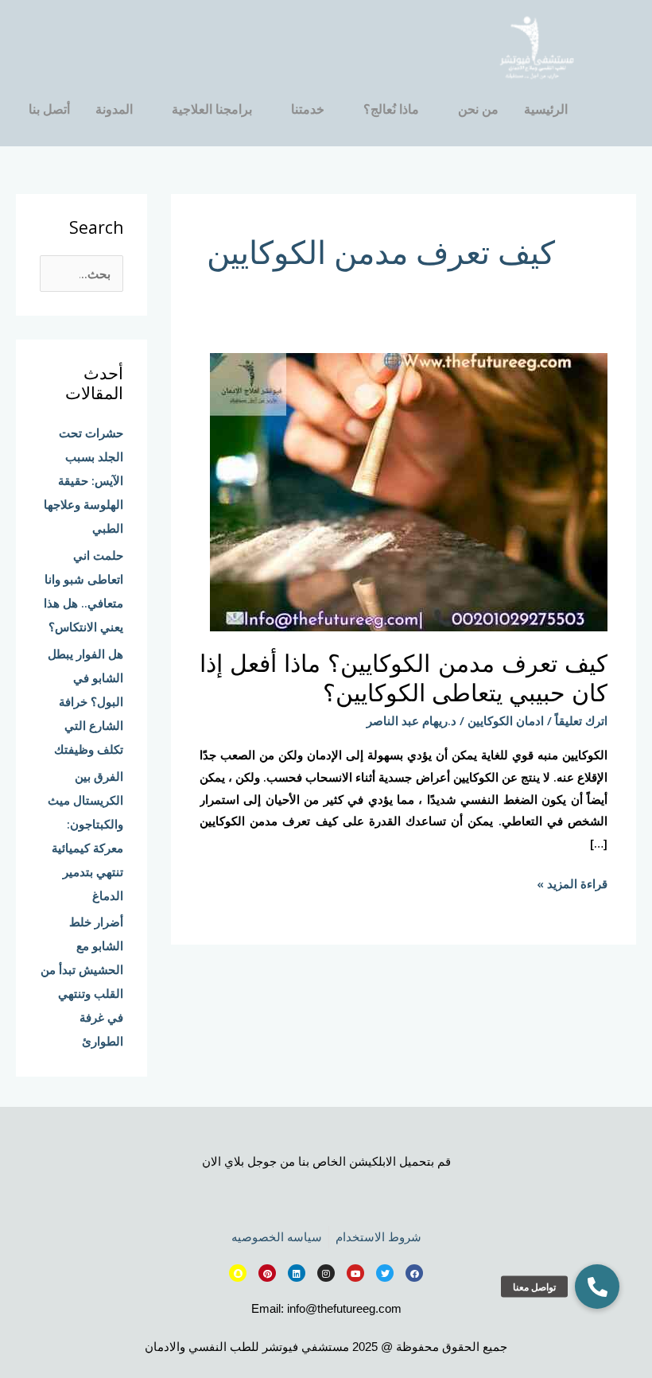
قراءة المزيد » (572, 882)
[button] (597, 1286)
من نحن (478, 109)
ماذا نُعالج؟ (391, 109)
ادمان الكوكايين (506, 720)
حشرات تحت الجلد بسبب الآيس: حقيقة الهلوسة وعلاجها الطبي (83, 480)
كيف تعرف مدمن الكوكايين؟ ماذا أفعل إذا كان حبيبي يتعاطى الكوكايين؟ (403, 677)
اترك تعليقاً (581, 720)
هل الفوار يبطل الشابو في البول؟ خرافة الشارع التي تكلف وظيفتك (85, 701)
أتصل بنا (49, 109)
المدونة (114, 109)
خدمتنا (307, 109)
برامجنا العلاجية (212, 109)
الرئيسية (546, 109)
